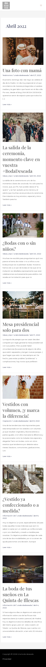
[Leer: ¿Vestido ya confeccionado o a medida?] (23, 479)
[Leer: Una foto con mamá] (23, 51)
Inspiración (7, 421)
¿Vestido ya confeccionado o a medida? (21, 505)
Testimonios (7, 75)
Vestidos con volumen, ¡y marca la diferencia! (21, 410)
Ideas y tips (7, 176)
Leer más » (7, 104)
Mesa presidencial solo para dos (21, 327)
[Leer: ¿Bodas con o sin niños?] (23, 225)
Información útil (9, 516)
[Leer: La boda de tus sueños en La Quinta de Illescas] (23, 569)
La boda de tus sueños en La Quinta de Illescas (21, 594)
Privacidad (6, 659)
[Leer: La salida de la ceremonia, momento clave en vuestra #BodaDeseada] (23, 127)
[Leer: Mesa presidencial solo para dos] (23, 305)
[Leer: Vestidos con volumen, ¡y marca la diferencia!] (23, 387)
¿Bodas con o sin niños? (19, 246)
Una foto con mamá (22, 70)
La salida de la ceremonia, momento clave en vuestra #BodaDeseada (21, 159)
